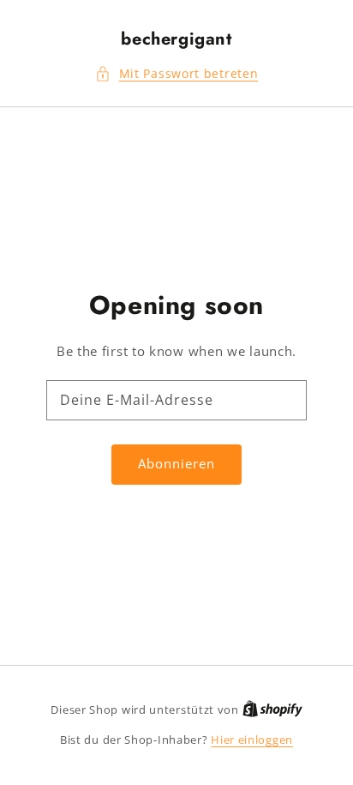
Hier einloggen (252, 739)
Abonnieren (176, 463)
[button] (177, 74)
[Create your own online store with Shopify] (272, 709)
